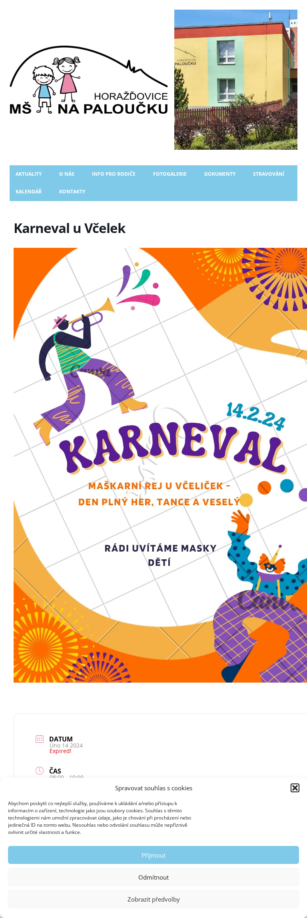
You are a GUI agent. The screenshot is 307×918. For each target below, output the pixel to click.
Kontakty (72, 191)
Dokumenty (219, 174)
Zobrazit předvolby (154, 899)
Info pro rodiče (114, 174)
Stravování (268, 174)
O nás (66, 174)
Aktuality (29, 174)
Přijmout (153, 855)
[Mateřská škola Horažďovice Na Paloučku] (153, 80)
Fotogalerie (170, 174)
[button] (295, 788)
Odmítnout (153, 877)
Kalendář (29, 191)
